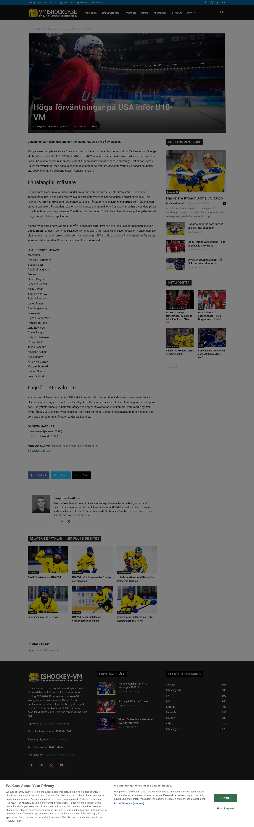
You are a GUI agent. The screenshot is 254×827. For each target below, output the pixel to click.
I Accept (225, 797)
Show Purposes (225, 808)
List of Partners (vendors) (129, 803)
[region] (127, 803)
